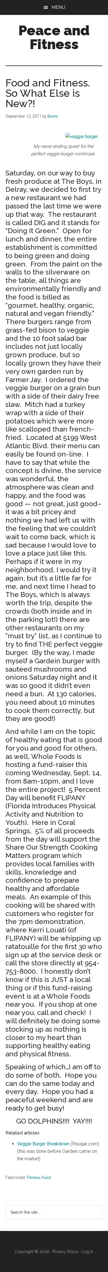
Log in (87, 1251)
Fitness (33, 1177)
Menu (58, 7)
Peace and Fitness (54, 37)
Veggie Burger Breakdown (43, 1144)
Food (46, 1177)
